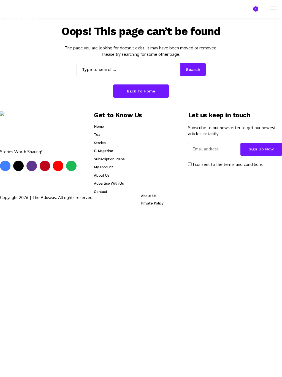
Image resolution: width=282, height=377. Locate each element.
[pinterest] (45, 166)
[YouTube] (58, 166)
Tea (97, 134)
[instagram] (31, 166)
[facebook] (5, 166)
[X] (18, 166)
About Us (101, 175)
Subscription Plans (109, 159)
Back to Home (141, 91)
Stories (99, 143)
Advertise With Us (109, 183)
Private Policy (152, 203)
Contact (100, 192)
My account (103, 167)
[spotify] (71, 166)
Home (99, 126)
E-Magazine (103, 151)
